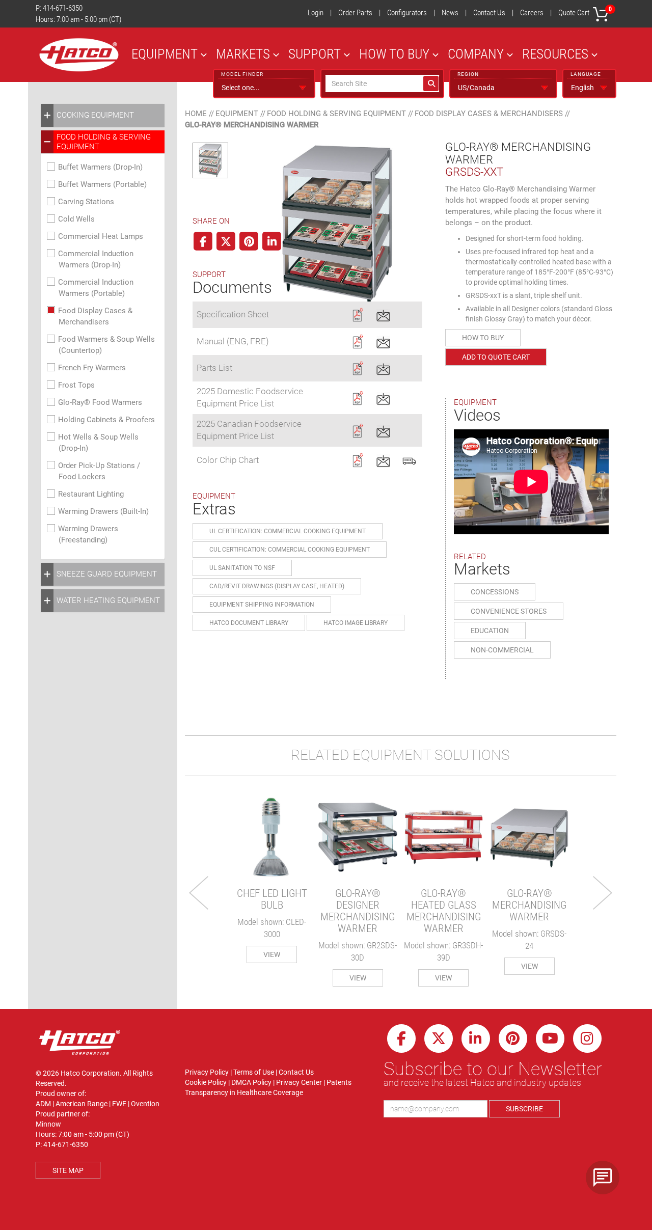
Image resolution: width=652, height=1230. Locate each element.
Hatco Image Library (355, 622)
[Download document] (357, 314)
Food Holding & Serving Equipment (336, 113)
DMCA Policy (251, 1082)
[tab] (103, 115)
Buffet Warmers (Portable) (102, 184)
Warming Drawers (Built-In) (103, 511)
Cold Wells (76, 219)
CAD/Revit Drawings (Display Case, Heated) (276, 586)
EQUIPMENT (164, 54)
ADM (43, 1104)
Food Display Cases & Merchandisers (489, 113)
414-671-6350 (63, 8)
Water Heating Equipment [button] (108, 600)
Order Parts (355, 12)
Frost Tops (76, 385)
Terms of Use (253, 1072)
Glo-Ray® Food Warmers (100, 402)
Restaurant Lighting (91, 494)
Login (315, 12)
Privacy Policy (207, 1072)
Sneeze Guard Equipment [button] (107, 574)
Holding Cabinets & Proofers (106, 419)
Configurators (407, 12)
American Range (81, 1104)
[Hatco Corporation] (79, 55)
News (450, 12)
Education (490, 630)
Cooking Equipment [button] (95, 115)
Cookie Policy (206, 1082)
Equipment (236, 113)
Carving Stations (86, 201)
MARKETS (243, 54)
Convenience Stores (509, 611)
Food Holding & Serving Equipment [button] (104, 141)
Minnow (48, 1124)
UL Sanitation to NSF (242, 567)
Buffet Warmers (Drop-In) (100, 167)
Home (196, 113)
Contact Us (489, 12)
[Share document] (383, 314)
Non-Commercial (502, 650)
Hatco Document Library (248, 622)
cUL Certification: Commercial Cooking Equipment (289, 549)
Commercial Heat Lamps (100, 236)
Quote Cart (585, 11)
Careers (532, 12)
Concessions (495, 592)
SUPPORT (314, 54)
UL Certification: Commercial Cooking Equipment (287, 531)
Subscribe (524, 1109)
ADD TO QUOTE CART (496, 357)
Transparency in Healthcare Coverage (244, 1092)
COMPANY (476, 54)
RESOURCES (555, 54)
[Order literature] (409, 459)
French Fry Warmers (92, 367)
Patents (339, 1082)
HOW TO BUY (394, 54)
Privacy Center (299, 1082)
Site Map (68, 1170)
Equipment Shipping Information (261, 604)
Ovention (145, 1104)
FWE (119, 1104)
